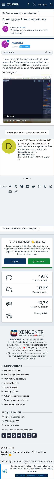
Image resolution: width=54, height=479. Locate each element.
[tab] (19, 178)
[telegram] (19, 435)
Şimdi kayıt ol (39, 261)
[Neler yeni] (28, 4)
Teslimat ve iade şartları (15, 404)
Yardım (4, 454)
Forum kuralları (11, 387)
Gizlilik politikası (11, 391)
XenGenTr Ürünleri (12, 370)
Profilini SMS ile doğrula (15, 379)
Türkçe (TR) (8, 448)
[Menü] (3, 4)
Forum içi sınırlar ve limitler (16, 400)
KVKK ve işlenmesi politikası (17, 396)
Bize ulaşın (6, 452)
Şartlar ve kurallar (21, 452)
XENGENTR (13, 4)
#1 (50, 52)
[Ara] (34, 4)
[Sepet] (51, 4)
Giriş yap (15, 261)
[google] (14, 435)
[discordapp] (34, 435)
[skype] (24, 435)
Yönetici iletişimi (11, 383)
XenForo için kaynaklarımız (16, 374)
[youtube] (9, 435)
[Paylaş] (46, 52)
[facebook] (4, 435)
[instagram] (29, 435)
